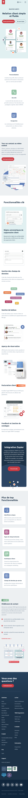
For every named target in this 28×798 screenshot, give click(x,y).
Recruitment (4, 712)
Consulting (4, 726)
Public (3, 717)
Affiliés (16, 749)
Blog (16, 737)
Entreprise (17, 730)
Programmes (18, 746)
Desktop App (18, 716)
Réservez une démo (19, 708)
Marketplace (4, 742)
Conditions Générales (12, 793)
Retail (3, 706)
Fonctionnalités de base (7, 737)
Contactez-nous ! (7, 685)
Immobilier (4, 710)
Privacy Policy (22, 793)
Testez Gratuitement (19, 701)
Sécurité (3, 744)
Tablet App (17, 719)
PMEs (3, 701)
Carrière (16, 732)
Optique (3, 729)
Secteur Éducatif (5, 715)
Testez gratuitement (8, 21)
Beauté (3, 719)
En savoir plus (20, 21)
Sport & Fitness (5, 724)
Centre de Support (6, 762)
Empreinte (4, 793)
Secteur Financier (5, 708)
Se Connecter (18, 703)
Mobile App (17, 721)
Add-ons (3, 740)
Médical (3, 722)
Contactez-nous (6, 638)
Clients (16, 735)
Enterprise (4, 703)
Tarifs (3, 753)
